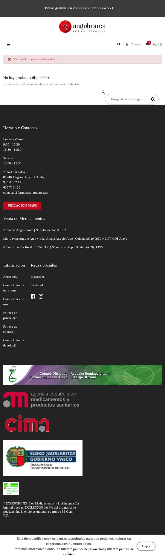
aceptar (146, 546)
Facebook (37, 285)
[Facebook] (33, 296)
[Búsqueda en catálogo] (120, 44)
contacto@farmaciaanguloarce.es (25, 192)
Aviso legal (10, 276)
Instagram (37, 276)
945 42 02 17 (12, 182)
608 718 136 (11, 187)
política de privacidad (88, 549)
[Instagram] (41, 296)
